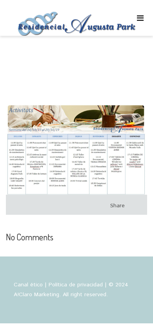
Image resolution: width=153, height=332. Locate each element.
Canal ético (28, 285)
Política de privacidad (76, 285)
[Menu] (140, 18)
